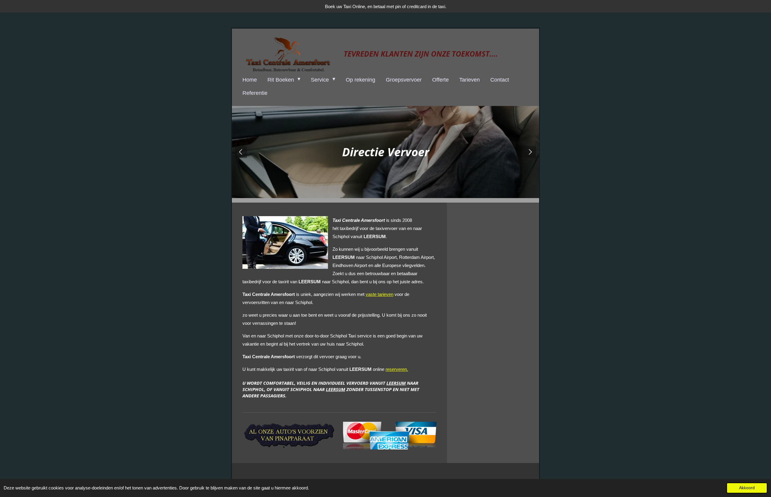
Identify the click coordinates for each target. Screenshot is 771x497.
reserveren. (397, 369)
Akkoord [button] (747, 488)
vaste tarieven (379, 294)
